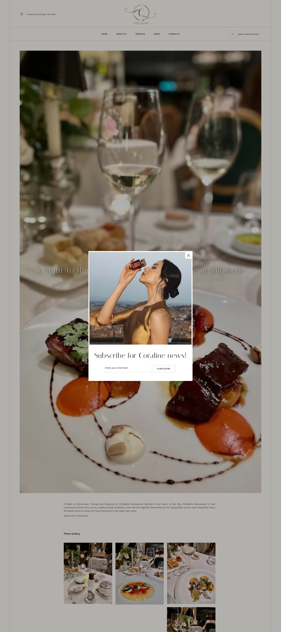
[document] (140, 316)
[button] (188, 255)
